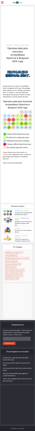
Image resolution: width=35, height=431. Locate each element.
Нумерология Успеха (22, 219)
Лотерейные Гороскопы (21, 45)
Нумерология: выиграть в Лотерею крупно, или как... (23, 223)
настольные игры (14, 273)
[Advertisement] (17, 24)
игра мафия (12, 255)
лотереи (11, 267)
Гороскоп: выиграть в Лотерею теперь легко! (22, 240)
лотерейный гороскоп (15, 270)
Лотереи (9, 45)
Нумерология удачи (14, 252)
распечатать (13, 279)
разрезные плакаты (14, 276)
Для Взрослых (19, 211)
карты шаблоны (14, 264)
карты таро (12, 261)
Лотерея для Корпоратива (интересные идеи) (23, 213)
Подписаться (9, 343)
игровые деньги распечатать (18, 258)
